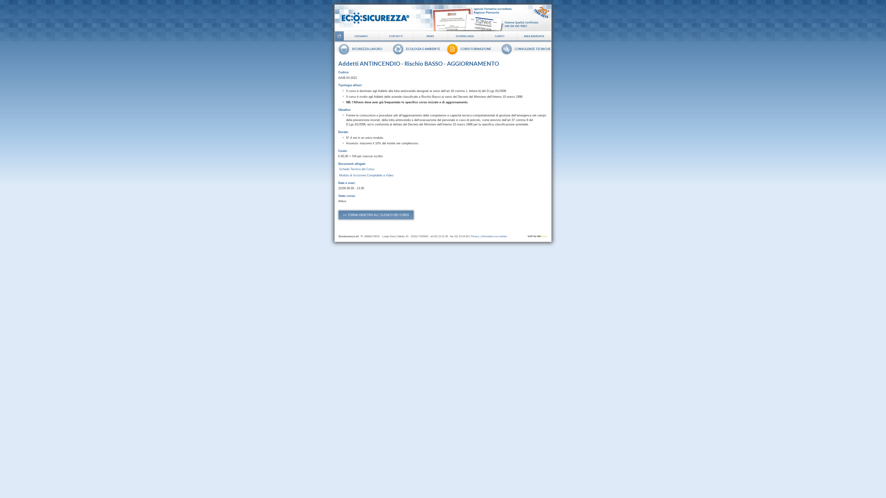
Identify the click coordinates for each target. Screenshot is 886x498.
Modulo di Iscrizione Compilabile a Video (366, 175)
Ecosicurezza (373, 16)
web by (537, 236)
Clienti (499, 36)
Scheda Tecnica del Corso (356, 169)
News (430, 36)
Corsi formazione (475, 49)
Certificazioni (490, 18)
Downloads (465, 36)
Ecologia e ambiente (423, 49)
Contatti (396, 36)
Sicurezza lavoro (367, 49)
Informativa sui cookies (494, 236)
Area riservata (534, 36)
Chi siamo (361, 36)
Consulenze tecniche (533, 49)
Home (339, 36)
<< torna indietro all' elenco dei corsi (376, 215)
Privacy (475, 236)
